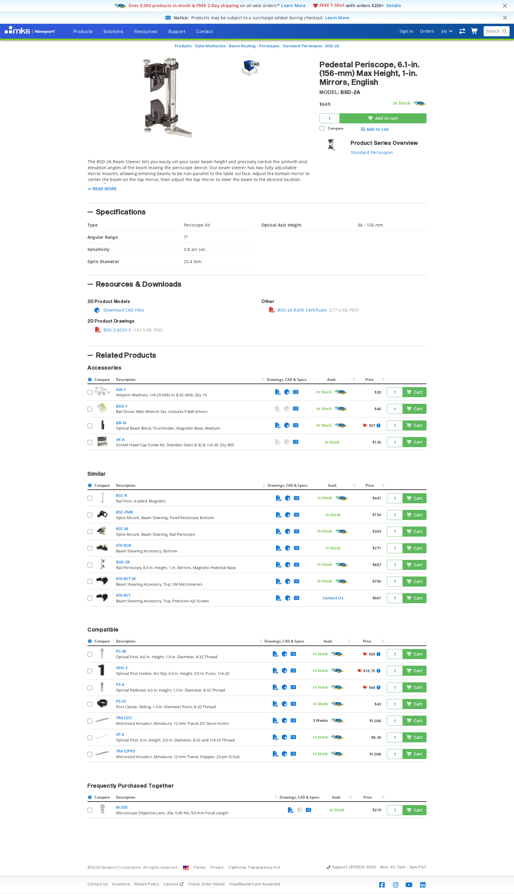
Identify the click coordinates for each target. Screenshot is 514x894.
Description (126, 379)
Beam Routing (242, 45)
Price (369, 379)
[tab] (199, 179)
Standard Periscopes (302, 45)
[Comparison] (462, 31)
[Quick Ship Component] (419, 103)
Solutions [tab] (113, 32)
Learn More (293, 5)
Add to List (377, 129)
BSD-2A (332, 45)
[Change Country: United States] (186, 868)
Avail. (332, 379)
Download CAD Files (123, 310)
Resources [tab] (146, 32)
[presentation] (257, 447)
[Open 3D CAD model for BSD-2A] (249, 68)
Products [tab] (83, 32)
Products (183, 45)
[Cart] (474, 31)
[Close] (505, 6)
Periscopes (269, 45)
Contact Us (333, 598)
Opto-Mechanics (210, 45)
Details (393, 5)
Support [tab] (177, 32)
